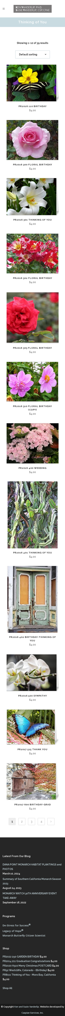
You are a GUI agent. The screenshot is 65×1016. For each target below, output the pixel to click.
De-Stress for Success (17, 925)
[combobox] (32, 54)
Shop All (7, 988)
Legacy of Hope (13, 931)
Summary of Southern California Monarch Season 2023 (32, 881)
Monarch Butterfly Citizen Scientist (24, 935)
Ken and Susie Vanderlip (26, 1007)
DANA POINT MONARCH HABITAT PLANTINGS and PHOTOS (32, 866)
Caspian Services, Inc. (32, 1013)
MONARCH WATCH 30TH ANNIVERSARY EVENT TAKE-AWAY (30, 895)
